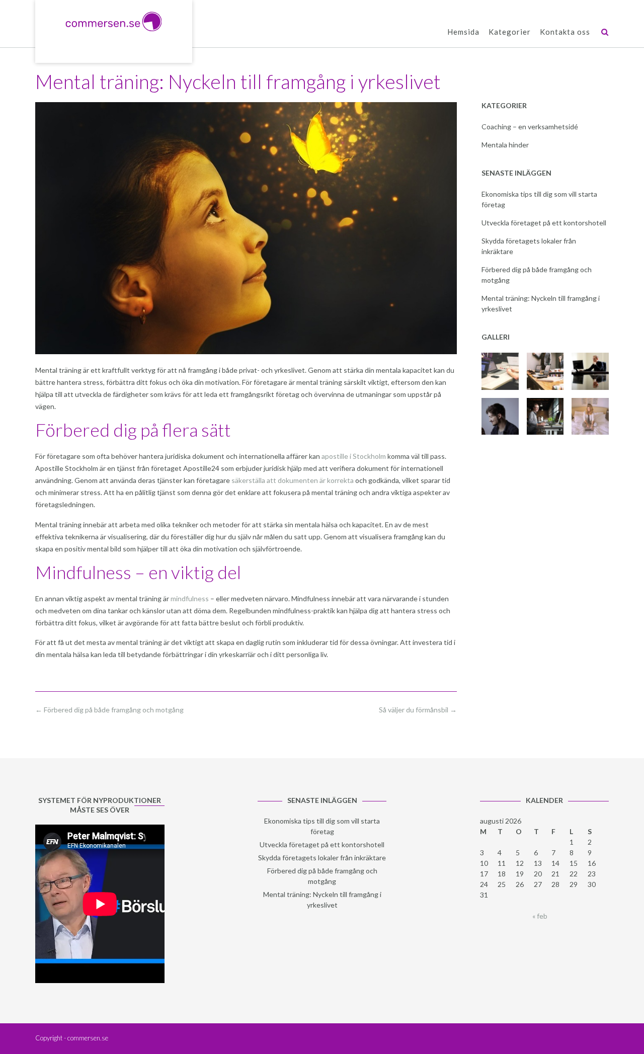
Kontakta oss (565, 31)
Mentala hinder (505, 144)
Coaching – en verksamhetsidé (529, 126)
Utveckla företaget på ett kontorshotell (543, 222)
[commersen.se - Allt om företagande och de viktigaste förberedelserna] (113, 21)
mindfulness (190, 598)
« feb (539, 916)
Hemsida (463, 31)
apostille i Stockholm (353, 456)
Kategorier (510, 31)
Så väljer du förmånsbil (418, 709)
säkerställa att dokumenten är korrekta (292, 480)
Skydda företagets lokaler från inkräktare (322, 857)
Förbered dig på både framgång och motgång (109, 709)
